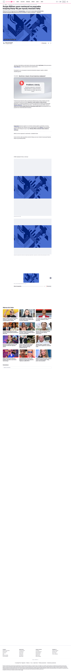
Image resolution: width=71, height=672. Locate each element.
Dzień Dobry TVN (54, 651)
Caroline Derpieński (5, 656)
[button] (60, 1)
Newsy (18, 1)
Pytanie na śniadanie (55, 650)
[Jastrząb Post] (11, 2)
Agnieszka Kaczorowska (6, 650)
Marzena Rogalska (38, 656)
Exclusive (22, 1)
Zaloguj (64, 1)
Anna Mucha (37, 650)
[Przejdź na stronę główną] (4, 2)
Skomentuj (44, 43)
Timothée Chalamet (22, 650)
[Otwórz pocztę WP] (57, 2)
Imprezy (33, 1)
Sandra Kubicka (5, 651)
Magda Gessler (38, 655)
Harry (15, 128)
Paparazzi (28, 1)
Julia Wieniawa (21, 651)
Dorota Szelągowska (38, 651)
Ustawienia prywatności (51, 662)
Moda (37, 1)
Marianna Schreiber (5, 655)
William (41, 127)
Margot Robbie (21, 656)
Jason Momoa (21, 655)
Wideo (42, 1)
